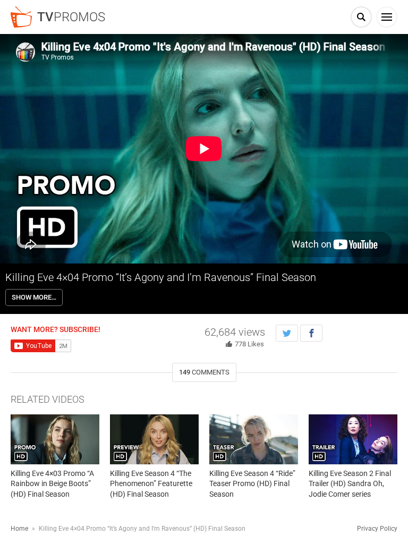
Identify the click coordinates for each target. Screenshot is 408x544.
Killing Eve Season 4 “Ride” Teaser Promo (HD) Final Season (252, 483)
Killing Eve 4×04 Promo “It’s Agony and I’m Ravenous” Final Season (160, 277)
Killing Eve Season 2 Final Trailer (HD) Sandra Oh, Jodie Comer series (350, 483)
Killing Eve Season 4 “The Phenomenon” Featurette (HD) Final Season (151, 483)
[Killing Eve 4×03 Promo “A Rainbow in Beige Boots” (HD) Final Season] (55, 439)
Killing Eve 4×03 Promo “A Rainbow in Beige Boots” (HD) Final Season (52, 483)
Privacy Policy (377, 528)
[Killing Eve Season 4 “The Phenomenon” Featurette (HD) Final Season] (154, 439)
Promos (71, 17)
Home (19, 528)
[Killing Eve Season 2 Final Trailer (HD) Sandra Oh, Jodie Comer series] (353, 439)
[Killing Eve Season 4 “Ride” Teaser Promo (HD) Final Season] (253, 439)
